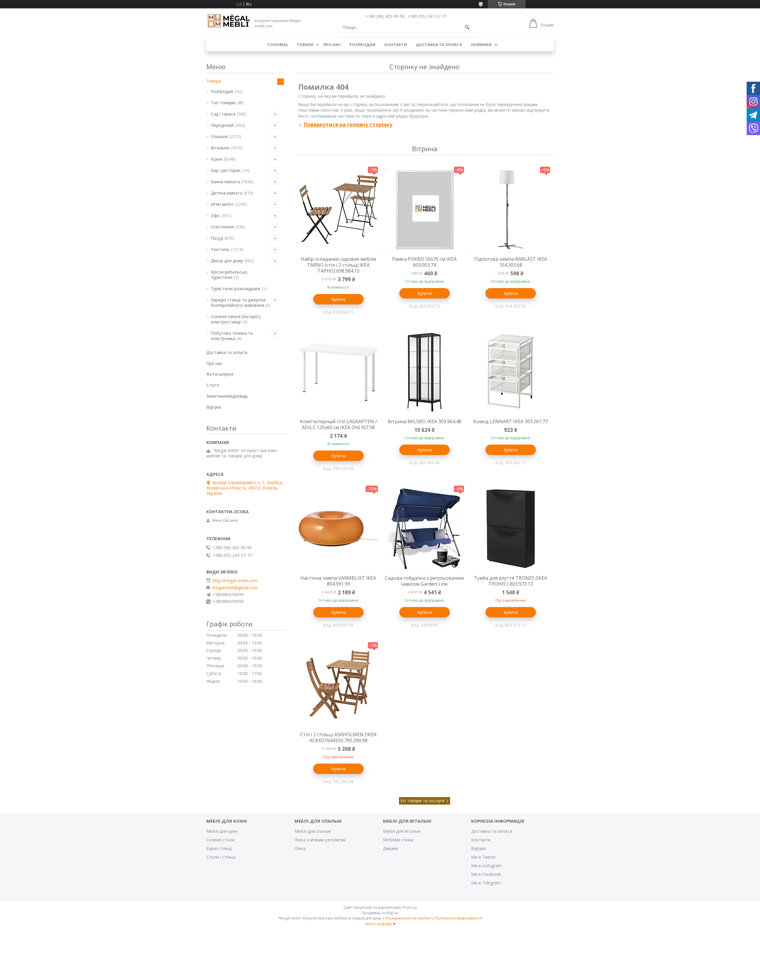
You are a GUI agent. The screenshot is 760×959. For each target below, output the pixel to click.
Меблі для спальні (312, 831)
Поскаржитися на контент (408, 918)
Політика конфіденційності (458, 918)
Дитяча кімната (226, 193)
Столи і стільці (220, 857)
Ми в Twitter (483, 857)
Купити (338, 299)
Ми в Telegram (486, 883)
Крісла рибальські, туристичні (229, 274)
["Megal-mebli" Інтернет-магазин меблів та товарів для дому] (228, 21)
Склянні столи (220, 840)
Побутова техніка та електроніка (232, 335)
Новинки (481, 44)
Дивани (390, 848)
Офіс (215, 215)
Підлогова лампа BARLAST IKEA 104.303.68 (510, 262)
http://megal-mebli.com (235, 580)
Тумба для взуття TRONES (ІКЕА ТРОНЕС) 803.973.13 (510, 581)
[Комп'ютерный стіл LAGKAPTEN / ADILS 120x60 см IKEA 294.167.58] (338, 372)
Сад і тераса (223, 114)
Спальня (219, 136)
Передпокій (222, 125)
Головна (277, 44)
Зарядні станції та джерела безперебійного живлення (238, 302)
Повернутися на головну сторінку (347, 124)
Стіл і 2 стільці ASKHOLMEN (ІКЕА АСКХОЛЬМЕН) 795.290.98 (338, 737)
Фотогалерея (219, 374)
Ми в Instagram (486, 865)
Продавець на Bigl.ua (380, 912)
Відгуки (213, 407)
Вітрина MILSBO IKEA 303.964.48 (424, 421)
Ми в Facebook (486, 874)
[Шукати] (467, 27)
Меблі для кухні (222, 831)
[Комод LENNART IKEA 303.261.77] (511, 372)
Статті (212, 385)
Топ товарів (223, 102)
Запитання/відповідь (227, 396)
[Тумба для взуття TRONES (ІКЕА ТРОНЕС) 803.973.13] (511, 528)
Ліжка (300, 848)
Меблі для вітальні (402, 831)
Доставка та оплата (439, 44)
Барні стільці (219, 848)
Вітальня (220, 148)
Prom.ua (410, 907)
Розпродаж (362, 44)
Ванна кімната (225, 181)
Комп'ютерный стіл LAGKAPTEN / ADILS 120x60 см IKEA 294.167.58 (338, 424)
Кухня (216, 159)
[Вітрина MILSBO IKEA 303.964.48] (425, 372)
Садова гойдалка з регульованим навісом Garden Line (424, 581)
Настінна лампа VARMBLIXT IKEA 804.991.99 (338, 581)
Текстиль (220, 249)
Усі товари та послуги (422, 800)
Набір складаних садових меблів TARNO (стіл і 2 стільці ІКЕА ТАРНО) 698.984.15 (338, 265)
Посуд (217, 238)
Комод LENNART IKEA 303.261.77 (510, 421)
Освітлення (222, 227)
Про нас (332, 44)
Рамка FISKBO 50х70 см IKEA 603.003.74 (424, 262)
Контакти (395, 44)
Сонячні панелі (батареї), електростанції (236, 319)
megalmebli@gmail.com (235, 587)
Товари (305, 44)
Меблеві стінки (398, 840)
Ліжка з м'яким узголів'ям (320, 840)
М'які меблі (222, 204)
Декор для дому (227, 260)
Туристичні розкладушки (235, 288)
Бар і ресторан (225, 170)
